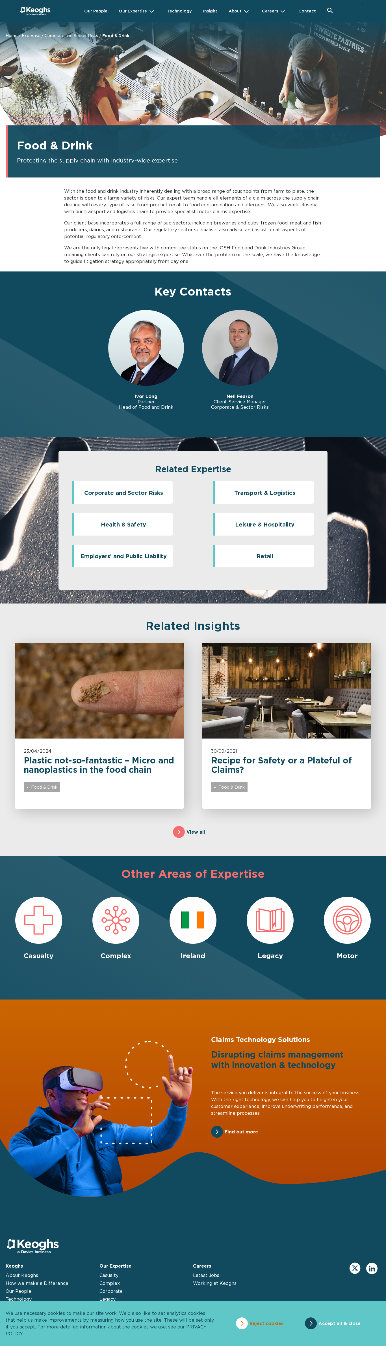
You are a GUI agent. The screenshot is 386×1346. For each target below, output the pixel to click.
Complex (109, 1283)
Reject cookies (266, 1323)
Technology (19, 1299)
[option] (146, 359)
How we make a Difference (37, 1283)
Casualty (108, 1275)
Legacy (107, 1299)
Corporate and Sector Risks (71, 35)
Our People (18, 1291)
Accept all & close (339, 1323)
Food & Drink (44, 787)
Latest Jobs (206, 1275)
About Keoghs (22, 1275)
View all (196, 831)
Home (12, 35)
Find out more (241, 1131)
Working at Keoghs (215, 1283)
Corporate (111, 1291)
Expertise (31, 35)
